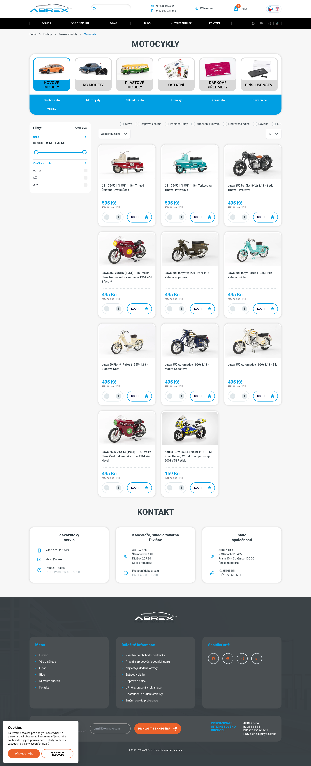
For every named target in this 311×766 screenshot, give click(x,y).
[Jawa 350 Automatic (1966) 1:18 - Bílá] (253, 341)
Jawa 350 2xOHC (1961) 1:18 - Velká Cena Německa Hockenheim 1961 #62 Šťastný (127, 277)
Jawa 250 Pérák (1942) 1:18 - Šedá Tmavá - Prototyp (250, 188)
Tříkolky (176, 100)
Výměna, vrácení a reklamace (144, 687)
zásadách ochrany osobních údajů (28, 743)
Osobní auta (52, 100)
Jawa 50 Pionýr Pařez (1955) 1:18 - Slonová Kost (125, 367)
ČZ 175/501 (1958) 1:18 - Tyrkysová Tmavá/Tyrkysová (188, 188)
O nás (113, 23)
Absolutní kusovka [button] (208, 124)
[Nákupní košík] (236, 8)
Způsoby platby (135, 674)
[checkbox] (85, 170)
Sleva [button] (128, 124)
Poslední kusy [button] (179, 124)
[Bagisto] (51, 8)
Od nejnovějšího (111, 134)
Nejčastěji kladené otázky (142, 668)
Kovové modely (68, 34)
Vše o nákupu (80, 23)
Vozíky (51, 109)
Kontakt (214, 23)
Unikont (271, 734)
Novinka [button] (263, 124)
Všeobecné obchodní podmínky (145, 655)
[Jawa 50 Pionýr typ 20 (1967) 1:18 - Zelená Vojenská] (190, 249)
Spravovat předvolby (57, 753)
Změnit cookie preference (142, 700)
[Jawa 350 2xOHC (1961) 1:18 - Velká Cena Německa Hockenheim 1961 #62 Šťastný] (127, 249)
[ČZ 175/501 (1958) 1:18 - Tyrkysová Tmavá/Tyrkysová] (190, 162)
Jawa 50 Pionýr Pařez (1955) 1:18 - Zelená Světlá (251, 275)
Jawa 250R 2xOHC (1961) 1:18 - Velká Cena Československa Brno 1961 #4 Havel (126, 456)
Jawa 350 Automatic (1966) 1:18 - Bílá (253, 364)
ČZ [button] (35, 177)
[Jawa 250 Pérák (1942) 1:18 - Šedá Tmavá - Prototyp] (253, 162)
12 (270, 134)
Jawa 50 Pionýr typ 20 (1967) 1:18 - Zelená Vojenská (188, 275)
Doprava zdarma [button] (151, 124)
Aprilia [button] (37, 170)
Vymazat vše (81, 128)
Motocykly (93, 100)
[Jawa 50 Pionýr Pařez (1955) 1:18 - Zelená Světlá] (253, 249)
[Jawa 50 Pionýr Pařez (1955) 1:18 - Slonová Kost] (127, 341)
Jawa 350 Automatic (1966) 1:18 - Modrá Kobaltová (187, 367)
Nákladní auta (135, 100)
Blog (147, 23)
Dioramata (218, 100)
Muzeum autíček (181, 23)
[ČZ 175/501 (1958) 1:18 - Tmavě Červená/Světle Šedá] (127, 162)
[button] (239, 9)
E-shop (46, 23)
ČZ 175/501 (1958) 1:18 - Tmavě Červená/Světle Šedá (123, 188)
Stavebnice (259, 100)
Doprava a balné (136, 681)
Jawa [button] (36, 185)
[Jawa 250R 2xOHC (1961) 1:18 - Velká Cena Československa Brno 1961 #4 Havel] (127, 428)
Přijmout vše (24, 753)
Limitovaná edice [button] (239, 124)
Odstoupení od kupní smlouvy (144, 694)
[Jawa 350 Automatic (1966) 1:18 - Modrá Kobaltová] (190, 341)
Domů (33, 34)
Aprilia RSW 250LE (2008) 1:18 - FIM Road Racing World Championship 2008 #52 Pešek (188, 456)
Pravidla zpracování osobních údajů (148, 661)
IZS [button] (279, 124)
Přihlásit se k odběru (154, 728)
